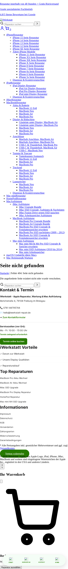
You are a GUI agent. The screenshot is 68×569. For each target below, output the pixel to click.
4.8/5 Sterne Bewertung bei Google (17, 14)
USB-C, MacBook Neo (31, 150)
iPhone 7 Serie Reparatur (31, 68)
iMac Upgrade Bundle (30, 207)
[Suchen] (37, 23)
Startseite (4, 273)
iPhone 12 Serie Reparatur (26, 46)
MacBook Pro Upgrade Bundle (34, 221)
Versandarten (6, 427)
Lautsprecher (19, 181)
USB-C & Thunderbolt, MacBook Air (38, 147)
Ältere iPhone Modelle (24, 51)
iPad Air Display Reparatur (32, 88)
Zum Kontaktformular (14, 317)
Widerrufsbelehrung (10, 436)
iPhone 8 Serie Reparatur (31, 65)
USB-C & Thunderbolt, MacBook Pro (38, 145)
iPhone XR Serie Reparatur (32, 60)
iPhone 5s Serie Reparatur (32, 77)
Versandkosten (7, 448)
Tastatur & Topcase (22, 153)
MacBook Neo (26, 111)
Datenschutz (6, 418)
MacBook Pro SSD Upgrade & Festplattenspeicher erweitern (34, 228)
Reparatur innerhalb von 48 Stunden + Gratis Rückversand (29, 4)
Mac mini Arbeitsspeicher (31, 252)
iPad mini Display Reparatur (33, 94)
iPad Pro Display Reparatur (32, 91)
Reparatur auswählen (10, 567)
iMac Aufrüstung (21, 204)
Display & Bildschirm (23, 119)
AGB (2, 422)
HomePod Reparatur (10, 397)
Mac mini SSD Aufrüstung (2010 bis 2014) (40, 249)
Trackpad (17, 167)
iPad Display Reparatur (24, 85)
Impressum (5, 414)
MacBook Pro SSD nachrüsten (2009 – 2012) (42, 232)
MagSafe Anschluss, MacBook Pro (36, 142)
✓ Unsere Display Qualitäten (14, 359)
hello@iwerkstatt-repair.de (17, 312)
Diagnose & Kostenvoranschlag (28, 80)
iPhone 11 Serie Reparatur (32, 54)
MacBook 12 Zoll (28, 108)
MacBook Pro (26, 116)
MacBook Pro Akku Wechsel (13, 378)
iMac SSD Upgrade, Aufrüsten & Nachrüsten (41, 209)
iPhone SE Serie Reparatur (26, 49)
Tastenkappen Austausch (31, 156)
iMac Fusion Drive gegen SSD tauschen (39, 212)
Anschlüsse (18, 136)
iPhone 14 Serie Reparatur (26, 40)
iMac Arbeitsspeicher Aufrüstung (35, 215)
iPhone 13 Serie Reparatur (26, 43)
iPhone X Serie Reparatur (32, 63)
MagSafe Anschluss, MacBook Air (36, 139)
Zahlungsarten (7, 431)
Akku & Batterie (21, 105)
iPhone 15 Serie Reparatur (26, 37)
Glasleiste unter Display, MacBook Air (38, 122)
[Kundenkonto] (2, 29)
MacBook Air (26, 113)
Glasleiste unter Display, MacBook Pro (38, 125)
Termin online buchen (13, 341)
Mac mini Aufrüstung (23, 241)
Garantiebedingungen (11, 440)
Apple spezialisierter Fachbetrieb (16, 9)
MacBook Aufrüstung (23, 218)
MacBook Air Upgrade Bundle (34, 224)
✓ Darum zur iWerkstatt (12, 353)
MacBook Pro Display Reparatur (15, 392)
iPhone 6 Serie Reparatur (31, 74)
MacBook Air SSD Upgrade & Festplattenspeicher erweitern (34, 236)
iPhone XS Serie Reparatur (32, 57)
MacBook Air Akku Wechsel (13, 383)
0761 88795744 (11, 307)
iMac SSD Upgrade (9, 387)
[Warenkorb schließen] (1, 481)
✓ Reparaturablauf (9, 365)
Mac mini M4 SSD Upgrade (13, 401)
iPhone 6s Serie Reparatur (32, 71)
